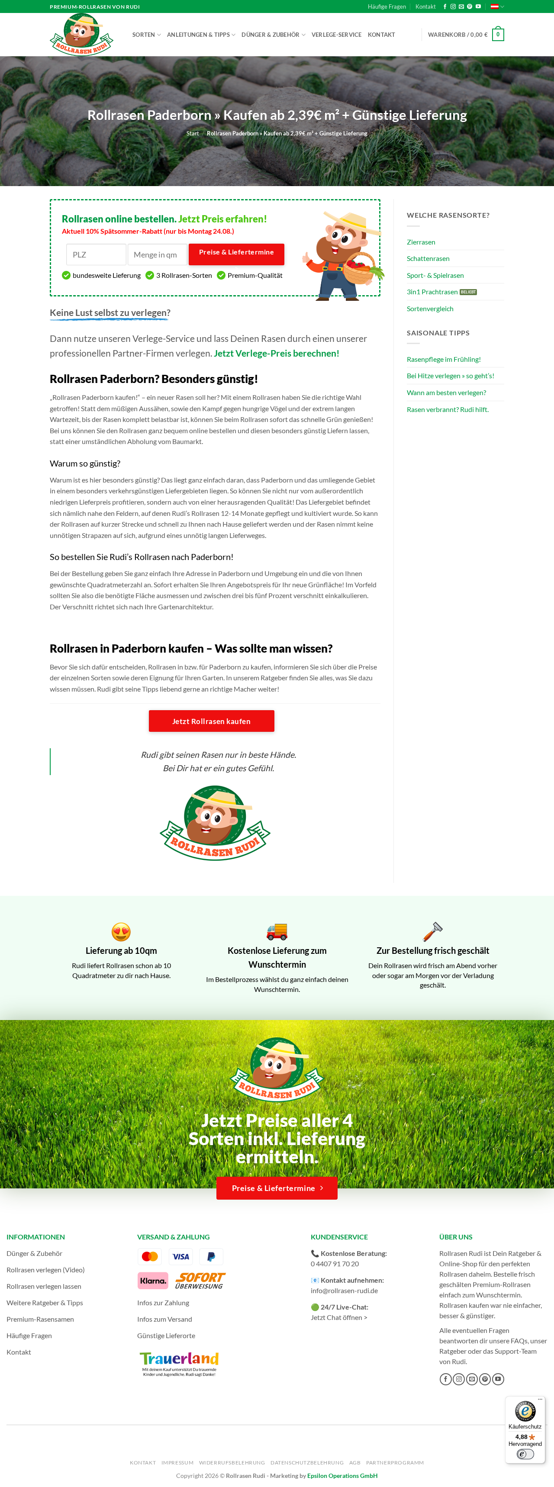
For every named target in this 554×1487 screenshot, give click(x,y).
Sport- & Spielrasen (435, 275)
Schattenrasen (428, 258)
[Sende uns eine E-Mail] (461, 7)
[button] (466, 35)
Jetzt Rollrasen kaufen (211, 721)
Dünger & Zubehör (271, 34)
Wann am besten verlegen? (446, 392)
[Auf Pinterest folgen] (469, 7)
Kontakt (426, 6)
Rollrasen (453, 1274)
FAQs (519, 1340)
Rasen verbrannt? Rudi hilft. (448, 409)
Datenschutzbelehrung (307, 1462)
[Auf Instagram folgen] (453, 7)
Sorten (143, 34)
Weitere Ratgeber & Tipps (44, 1302)
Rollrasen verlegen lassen (43, 1286)
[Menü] (540, 1401)
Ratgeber (453, 1351)
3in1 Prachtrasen (432, 291)
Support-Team (516, 1351)
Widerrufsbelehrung (232, 1462)
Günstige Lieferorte (166, 1335)
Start (193, 133)
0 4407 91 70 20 (335, 1263)
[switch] (525, 1454)
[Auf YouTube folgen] (478, 7)
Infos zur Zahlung (163, 1302)
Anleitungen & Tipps (198, 34)
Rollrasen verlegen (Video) (45, 1269)
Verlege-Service (337, 34)
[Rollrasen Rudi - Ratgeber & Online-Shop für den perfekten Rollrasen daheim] (83, 34)
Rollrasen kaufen (464, 1305)
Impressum (177, 1462)
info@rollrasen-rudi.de (344, 1290)
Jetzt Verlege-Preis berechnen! (277, 353)
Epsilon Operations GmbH (342, 1475)
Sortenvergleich (430, 308)
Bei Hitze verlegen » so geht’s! (450, 375)
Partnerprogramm (395, 1462)
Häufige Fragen (387, 6)
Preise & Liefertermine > (236, 256)
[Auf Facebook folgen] (445, 7)
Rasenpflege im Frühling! (444, 359)
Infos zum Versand (164, 1319)
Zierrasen (421, 242)
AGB (355, 1462)
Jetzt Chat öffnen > (339, 1317)
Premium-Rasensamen (40, 1319)
